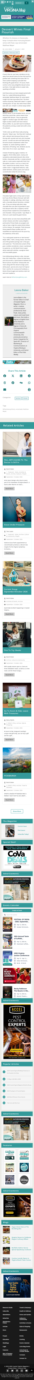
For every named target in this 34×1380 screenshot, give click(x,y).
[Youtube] (13, 4)
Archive (18, 398)
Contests (22, 1355)
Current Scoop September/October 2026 (16, 590)
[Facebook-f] (5, 2)
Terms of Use (22, 1368)
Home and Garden (25, 1314)
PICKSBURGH (10, 776)
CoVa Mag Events (24, 1346)
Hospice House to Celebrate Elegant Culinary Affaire (21, 1238)
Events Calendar (24, 1343)
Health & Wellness (25, 1311)
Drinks (25, 398)
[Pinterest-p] (10, 2)
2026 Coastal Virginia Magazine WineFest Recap (19, 1085)
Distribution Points (6, 1322)
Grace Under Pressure (14, 525)
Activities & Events (25, 1323)
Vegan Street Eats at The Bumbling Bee (20, 1228)
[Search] (26, 3)
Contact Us (22, 1358)
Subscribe (6, 1311)
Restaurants (23, 1330)
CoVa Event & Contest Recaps (24, 1350)
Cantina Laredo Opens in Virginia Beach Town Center (21, 1259)
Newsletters (6, 1314)
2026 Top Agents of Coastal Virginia (16, 1091)
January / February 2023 (11, 52)
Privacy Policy (12, 1368)
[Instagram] (13, 2)
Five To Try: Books (12, 650)
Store (4, 1330)
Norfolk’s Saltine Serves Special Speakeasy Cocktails (21, 1249)
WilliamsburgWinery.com (19, 277)
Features (5, 1350)
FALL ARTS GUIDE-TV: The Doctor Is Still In (16, 461)
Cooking (22, 1339)
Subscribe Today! (23, 834)
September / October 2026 (14, 477)
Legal (4, 1346)
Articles (5, 1326)
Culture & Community (23, 1318)
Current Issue (22, 826)
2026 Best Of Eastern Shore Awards (16, 1097)
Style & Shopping (24, 1326)
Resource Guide (7, 1307)
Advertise (6, 1318)
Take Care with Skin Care (13, 1103)
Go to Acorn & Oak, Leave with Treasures (16, 712)
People (5, 1336)
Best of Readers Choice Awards (7, 1354)
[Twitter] (8, 2)
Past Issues (21, 830)
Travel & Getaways (25, 1307)
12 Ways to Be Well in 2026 (14, 1079)
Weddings (6, 1343)
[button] (2, 2)
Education (6, 1339)
